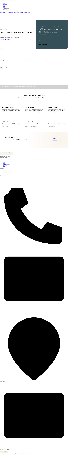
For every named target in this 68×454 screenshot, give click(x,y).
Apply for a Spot (3, 39)
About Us (4, 3)
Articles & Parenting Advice (7, 173)
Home (4, 2)
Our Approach (8, 39)
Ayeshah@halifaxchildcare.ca (5, 313)
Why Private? (5, 4)
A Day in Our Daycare (6, 172)
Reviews (4, 5)
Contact (4, 6)
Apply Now (5, 9)
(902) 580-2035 (43, 44)
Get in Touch (55, 140)
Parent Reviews (5, 170)
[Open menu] (0, 11)
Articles (4, 7)
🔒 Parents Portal (6, 8)
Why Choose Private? (6, 164)
